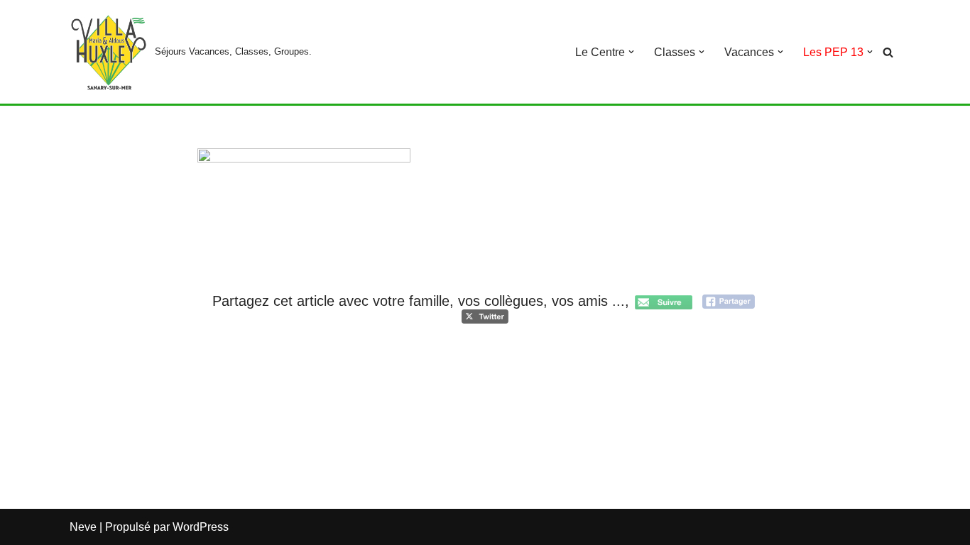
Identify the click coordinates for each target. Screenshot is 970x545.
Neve (83, 527)
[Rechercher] (888, 52)
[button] (631, 52)
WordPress (201, 527)
